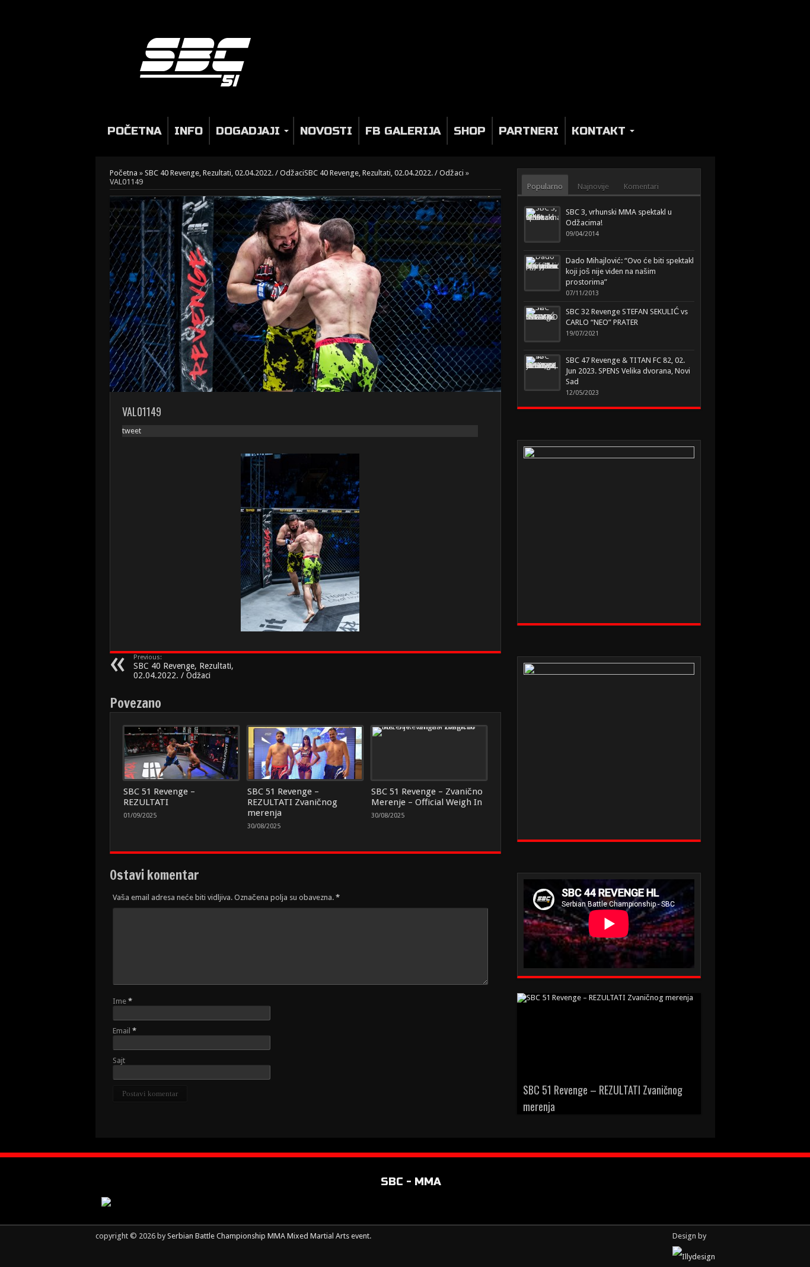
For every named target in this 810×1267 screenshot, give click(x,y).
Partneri (529, 131)
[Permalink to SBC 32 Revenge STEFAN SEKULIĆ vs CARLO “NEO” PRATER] (542, 324)
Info (188, 131)
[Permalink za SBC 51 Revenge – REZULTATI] (181, 753)
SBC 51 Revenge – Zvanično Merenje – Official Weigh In (427, 797)
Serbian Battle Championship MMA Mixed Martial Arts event (268, 1235)
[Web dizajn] (693, 1256)
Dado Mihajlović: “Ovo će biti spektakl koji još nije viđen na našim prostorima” (630, 271)
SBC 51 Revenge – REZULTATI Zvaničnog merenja (292, 802)
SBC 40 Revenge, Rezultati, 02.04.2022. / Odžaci (183, 666)
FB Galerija (403, 131)
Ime (119, 1001)
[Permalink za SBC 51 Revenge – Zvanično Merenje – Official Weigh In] (429, 753)
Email (121, 1030)
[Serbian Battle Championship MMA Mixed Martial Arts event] (200, 61)
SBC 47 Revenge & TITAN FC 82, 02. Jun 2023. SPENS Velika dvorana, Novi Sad (628, 371)
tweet (131, 430)
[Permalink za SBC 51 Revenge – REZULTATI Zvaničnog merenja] (305, 753)
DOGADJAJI (248, 131)
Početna (134, 131)
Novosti (326, 131)
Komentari (641, 186)
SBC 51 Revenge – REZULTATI (159, 797)
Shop (470, 131)
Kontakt (599, 131)
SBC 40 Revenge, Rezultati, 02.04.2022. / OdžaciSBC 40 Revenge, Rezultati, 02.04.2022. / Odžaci (304, 172)
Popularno (545, 186)
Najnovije (593, 186)
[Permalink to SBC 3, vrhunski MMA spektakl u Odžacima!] (542, 224)
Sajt (119, 1060)
